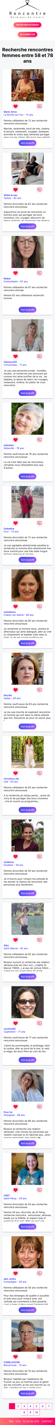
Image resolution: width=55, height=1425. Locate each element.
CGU (18, 1421)
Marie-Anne (10, 111)
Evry (6, 531)
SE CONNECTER (27, 34)
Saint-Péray (10, 1198)
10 (36, 1412)
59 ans (19, 864)
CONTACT (47, 1421)
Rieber (7, 278)
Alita (6, 945)
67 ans (24, 281)
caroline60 (10, 1028)
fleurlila (8, 695)
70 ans (22, 1365)
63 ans (17, 698)
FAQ (11, 1421)
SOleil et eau (10, 195)
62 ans (17, 198)
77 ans (21, 1031)
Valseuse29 (10, 361)
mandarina (10, 611)
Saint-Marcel (11, 948)
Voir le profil (27, 143)
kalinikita (9, 445)
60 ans (30, 614)
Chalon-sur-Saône (14, 614)
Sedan (7, 698)
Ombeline (9, 528)
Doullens (8, 864)
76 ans (20, 448)
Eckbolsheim (11, 281)
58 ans (22, 1281)
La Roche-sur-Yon (13, 114)
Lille (6, 781)
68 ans (21, 1115)
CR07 (7, 1195)
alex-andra (10, 1278)
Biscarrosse (10, 1365)
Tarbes (7, 198)
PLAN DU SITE (31, 1421)
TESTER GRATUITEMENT (27, 25)
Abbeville (9, 448)
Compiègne (10, 1281)
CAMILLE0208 (12, 1362)
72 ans (29, 114)
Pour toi (8, 1112)
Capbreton (10, 1031)
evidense (9, 862)
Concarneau (10, 364)
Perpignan (9, 1115)
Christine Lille (11, 778)
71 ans (23, 364)
